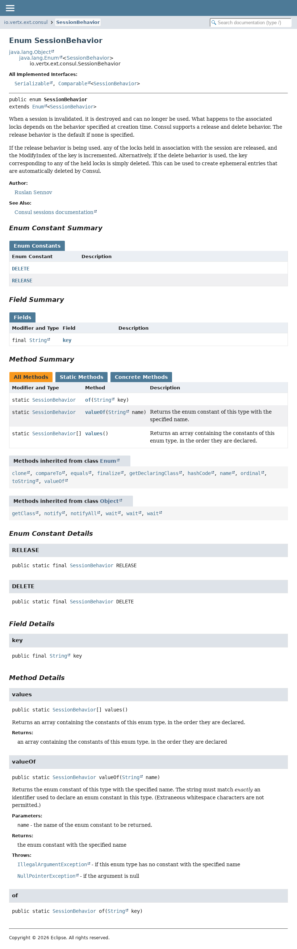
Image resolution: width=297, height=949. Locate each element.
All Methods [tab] (31, 377)
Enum (38, 107)
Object (109, 501)
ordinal (250, 473)
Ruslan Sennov (33, 192)
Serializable (31, 83)
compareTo (48, 473)
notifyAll (84, 513)
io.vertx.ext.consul (26, 22)
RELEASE (22, 280)
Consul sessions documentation (53, 212)
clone (19, 473)
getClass (23, 513)
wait (111, 513)
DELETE (20, 269)
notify (53, 513)
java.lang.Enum (39, 58)
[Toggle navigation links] (10, 8)
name (225, 473)
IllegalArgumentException (52, 864)
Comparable (72, 83)
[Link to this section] (107, 228)
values (94, 433)
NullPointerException (46, 876)
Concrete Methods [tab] (141, 377)
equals (79, 473)
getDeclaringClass (154, 473)
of (88, 400)
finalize (108, 473)
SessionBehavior (78, 22)
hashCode (199, 473)
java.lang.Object (30, 52)
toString (23, 481)
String (38, 340)
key (67, 340)
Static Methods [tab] (81, 377)
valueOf (95, 412)
